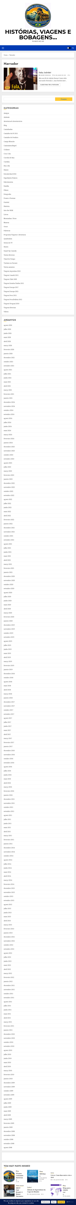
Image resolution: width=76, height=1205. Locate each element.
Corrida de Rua (9, 158)
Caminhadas (8, 129)
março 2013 (8, 925)
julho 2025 (7, 374)
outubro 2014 (8, 856)
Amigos (6, 113)
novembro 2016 (9, 755)
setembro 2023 (9, 459)
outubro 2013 (8, 896)
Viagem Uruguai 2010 (11, 304)
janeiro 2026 (8, 354)
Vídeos (6, 312)
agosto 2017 (8, 718)
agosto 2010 (8, 1050)
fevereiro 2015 (9, 840)
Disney (6, 170)
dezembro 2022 (9, 483)
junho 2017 (7, 726)
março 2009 (8, 1119)
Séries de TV (8, 243)
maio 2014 (7, 872)
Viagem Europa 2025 (11, 291)
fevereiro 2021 (9, 568)
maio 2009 (7, 1111)
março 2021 (8, 564)
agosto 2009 (8, 1099)
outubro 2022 (8, 491)
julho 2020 (7, 597)
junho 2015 (7, 823)
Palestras (7, 231)
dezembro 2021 (9, 528)
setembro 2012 (9, 949)
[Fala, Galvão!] (20, 79)
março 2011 (8, 1022)
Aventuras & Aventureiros (13, 121)
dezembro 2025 (9, 358)
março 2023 (8, 471)
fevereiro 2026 (9, 349)
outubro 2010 (8, 1042)
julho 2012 (7, 957)
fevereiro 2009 (9, 1123)
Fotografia (7, 194)
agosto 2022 (8, 499)
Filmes (6, 190)
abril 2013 (7, 921)
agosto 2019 (8, 641)
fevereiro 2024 (9, 439)
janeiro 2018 (8, 698)
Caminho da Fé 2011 (11, 133)
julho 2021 (7, 548)
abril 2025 (7, 386)
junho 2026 (7, 333)
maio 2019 (7, 653)
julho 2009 (7, 1103)
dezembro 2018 (9, 674)
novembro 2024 (9, 406)
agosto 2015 (8, 815)
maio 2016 (7, 779)
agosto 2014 (8, 860)
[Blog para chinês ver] (56, 1190)
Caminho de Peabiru (11, 137)
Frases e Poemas (9, 198)
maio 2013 (7, 917)
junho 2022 (7, 507)
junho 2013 (7, 913)
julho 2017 (7, 722)
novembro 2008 (9, 1135)
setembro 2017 (9, 714)
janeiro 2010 (8, 1079)
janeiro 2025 (8, 398)
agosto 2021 (8, 544)
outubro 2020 (8, 584)
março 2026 (8, 345)
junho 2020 (7, 601)
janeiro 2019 (8, 669)
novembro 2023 (9, 451)
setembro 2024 (9, 414)
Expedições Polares (10, 178)
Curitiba (7, 162)
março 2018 (8, 694)
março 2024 (8, 435)
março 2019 (8, 661)
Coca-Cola (7, 154)
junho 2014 (7, 868)
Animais (6, 117)
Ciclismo (7, 150)
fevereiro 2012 (9, 977)
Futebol (6, 202)
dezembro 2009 (9, 1083)
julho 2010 (7, 1054)
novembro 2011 (9, 989)
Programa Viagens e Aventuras (15, 235)
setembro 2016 (9, 763)
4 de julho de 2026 (34, 1194)
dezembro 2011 (9, 985)
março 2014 (8, 880)
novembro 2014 (9, 852)
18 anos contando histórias (19, 1175)
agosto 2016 (8, 767)
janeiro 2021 (8, 572)
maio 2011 (7, 1014)
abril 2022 (7, 516)
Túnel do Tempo (9, 259)
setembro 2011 (9, 998)
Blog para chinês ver (66, 1190)
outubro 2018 (8, 678)
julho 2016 (7, 771)
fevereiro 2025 (9, 394)
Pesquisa (64, 99)
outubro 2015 (8, 807)
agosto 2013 (8, 904)
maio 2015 (7, 827)
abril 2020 (7, 609)
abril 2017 (7, 734)
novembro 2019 (9, 629)
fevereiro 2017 (9, 742)
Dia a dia (7, 166)
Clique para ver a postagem (49, 85)
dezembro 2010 (9, 1034)
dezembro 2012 (9, 937)
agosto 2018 (8, 682)
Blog (5, 125)
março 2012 (8, 973)
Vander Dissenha (45, 75)
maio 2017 (7, 730)
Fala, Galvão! (45, 72)
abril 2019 (7, 657)
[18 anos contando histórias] (9, 1176)
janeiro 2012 (8, 981)
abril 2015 (7, 832)
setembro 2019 (9, 637)
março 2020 (8, 613)
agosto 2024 (8, 418)
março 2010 (8, 1071)
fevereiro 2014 (9, 884)
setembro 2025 (9, 366)
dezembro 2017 (9, 702)
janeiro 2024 (8, 443)
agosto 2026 (8, 325)
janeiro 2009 (8, 1127)
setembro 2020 (9, 588)
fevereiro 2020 (9, 617)
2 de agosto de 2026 (43, 1178)
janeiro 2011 (8, 1030)
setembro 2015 (9, 811)
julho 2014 (7, 864)
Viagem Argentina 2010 (12, 271)
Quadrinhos (8, 239)
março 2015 (8, 836)
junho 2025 (7, 378)
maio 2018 (7, 686)
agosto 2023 (8, 463)
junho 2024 (7, 426)
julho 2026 (7, 329)
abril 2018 (7, 690)
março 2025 (8, 390)
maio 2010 (7, 1062)
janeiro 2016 (8, 795)
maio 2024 (7, 430)
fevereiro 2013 (9, 929)
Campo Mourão (9, 141)
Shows (6, 247)
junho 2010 (7, 1058)
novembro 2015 (9, 803)
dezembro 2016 (9, 751)
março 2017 (8, 738)
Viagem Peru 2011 (10, 295)
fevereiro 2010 (9, 1075)
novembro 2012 (9, 941)
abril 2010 (7, 1066)
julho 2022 (7, 503)
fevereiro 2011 (9, 1026)
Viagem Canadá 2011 (11, 275)
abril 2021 (7, 560)
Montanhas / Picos (10, 218)
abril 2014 (7, 876)
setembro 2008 (9, 1143)
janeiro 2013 (8, 933)
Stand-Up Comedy (10, 251)
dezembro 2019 (9, 625)
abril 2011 (7, 1018)
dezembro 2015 (9, 799)
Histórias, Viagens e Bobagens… (38, 34)
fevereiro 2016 (9, 791)
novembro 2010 (9, 1038)
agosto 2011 (8, 1002)
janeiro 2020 (8, 621)
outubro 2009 (8, 1091)
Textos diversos (9, 255)
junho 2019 (7, 649)
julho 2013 (7, 908)
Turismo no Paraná (10, 263)
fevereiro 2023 (9, 475)
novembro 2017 (9, 706)
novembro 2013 (9, 892)
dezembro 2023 (9, 447)
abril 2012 (7, 969)
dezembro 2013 (9, 888)
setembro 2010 (9, 1046)
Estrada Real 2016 (10, 174)
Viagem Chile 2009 (10, 279)
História (6, 206)
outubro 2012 (8, 945)
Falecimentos (8, 182)
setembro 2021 (9, 540)
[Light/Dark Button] (69, 48)
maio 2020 (7, 605)
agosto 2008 (8, 1147)
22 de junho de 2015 (60, 75)
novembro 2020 (9, 580)
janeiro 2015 (8, 844)
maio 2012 (7, 965)
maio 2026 (7, 337)
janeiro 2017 (8, 746)
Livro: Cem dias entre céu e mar (61, 1176)
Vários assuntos (9, 267)
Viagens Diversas (10, 308)
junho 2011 (7, 1010)
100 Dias (42, 1174)
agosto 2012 (8, 953)
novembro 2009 (9, 1087)
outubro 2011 (8, 994)
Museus (6, 223)
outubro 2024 (8, 410)
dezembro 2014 (9, 848)
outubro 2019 (8, 633)
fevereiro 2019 (9, 665)
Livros (7, 87)
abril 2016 (7, 783)
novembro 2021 (9, 532)
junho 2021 (7, 552)
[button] (3, 48)
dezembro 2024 (9, 402)
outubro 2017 (8, 710)
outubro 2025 (8, 362)
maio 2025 (7, 382)
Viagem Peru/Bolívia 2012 (13, 299)
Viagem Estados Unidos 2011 (14, 283)
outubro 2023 (8, 455)
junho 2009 (7, 1107)
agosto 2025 (8, 370)
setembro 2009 (9, 1095)
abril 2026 (7, 341)
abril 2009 (7, 1115)
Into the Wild (8, 210)
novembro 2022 (9, 487)
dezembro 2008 (9, 1131)
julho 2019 (7, 645)
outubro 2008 (8, 1139)
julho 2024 (7, 422)
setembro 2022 (9, 495)
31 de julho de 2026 (58, 1180)
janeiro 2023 (8, 479)
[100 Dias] (32, 1176)
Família (6, 186)
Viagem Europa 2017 (11, 287)
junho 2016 (7, 775)
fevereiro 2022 (9, 520)
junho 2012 (7, 961)
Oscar (6, 227)
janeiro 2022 (8, 524)
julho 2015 (7, 819)
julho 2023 (7, 467)
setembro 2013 (9, 900)
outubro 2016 (8, 759)
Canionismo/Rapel (10, 146)
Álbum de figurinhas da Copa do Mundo (36, 1191)
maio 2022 (7, 512)
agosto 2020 (8, 593)
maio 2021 (7, 556)
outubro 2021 (8, 536)
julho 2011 (7, 1006)
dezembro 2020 (9, 576)
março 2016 (8, 787)
